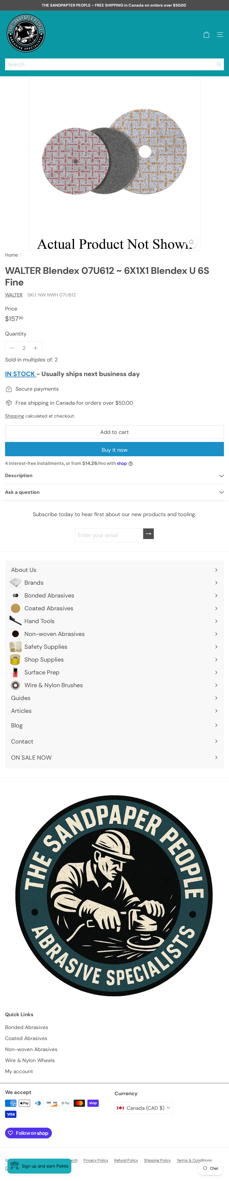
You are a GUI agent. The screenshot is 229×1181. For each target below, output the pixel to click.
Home (11, 255)
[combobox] (114, 64)
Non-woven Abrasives (31, 1049)
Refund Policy (126, 1160)
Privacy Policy (95, 1160)
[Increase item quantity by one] (36, 348)
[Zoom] (191, 242)
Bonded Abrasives (26, 1027)
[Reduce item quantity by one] (12, 348)
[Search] (219, 64)
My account (19, 1071)
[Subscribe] (148, 533)
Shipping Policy (157, 1160)
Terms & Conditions (194, 1160)
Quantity (16, 333)
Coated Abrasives (26, 1038)
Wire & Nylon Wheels (30, 1060)
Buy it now (115, 450)
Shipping (14, 416)
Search (71, 1160)
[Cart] (206, 34)
